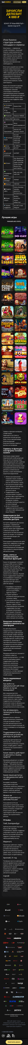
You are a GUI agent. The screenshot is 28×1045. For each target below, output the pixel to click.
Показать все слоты (14, 221)
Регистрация (17, 2)
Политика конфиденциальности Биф (14, 1014)
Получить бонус (14, 1042)
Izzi (6, 2)
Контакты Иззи (14, 1016)
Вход (24, 2)
